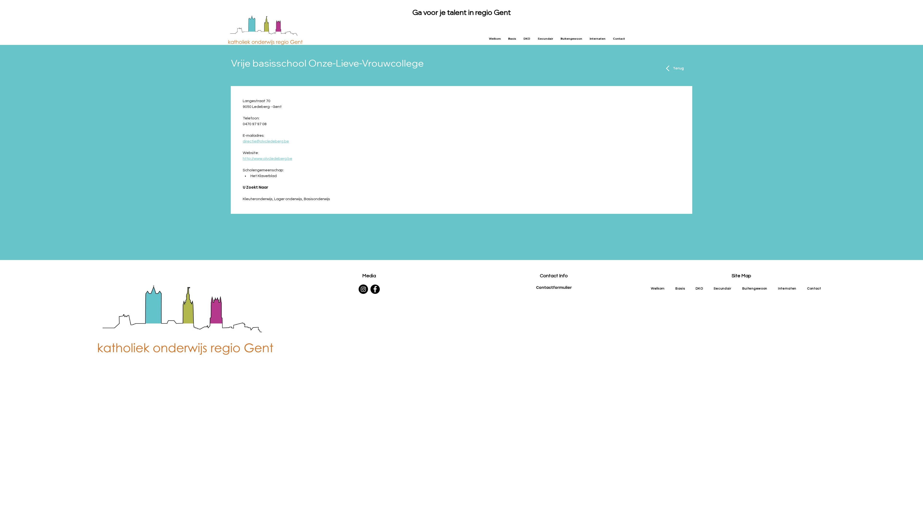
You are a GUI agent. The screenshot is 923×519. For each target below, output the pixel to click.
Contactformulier (554, 287)
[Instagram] (363, 289)
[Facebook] (375, 289)
